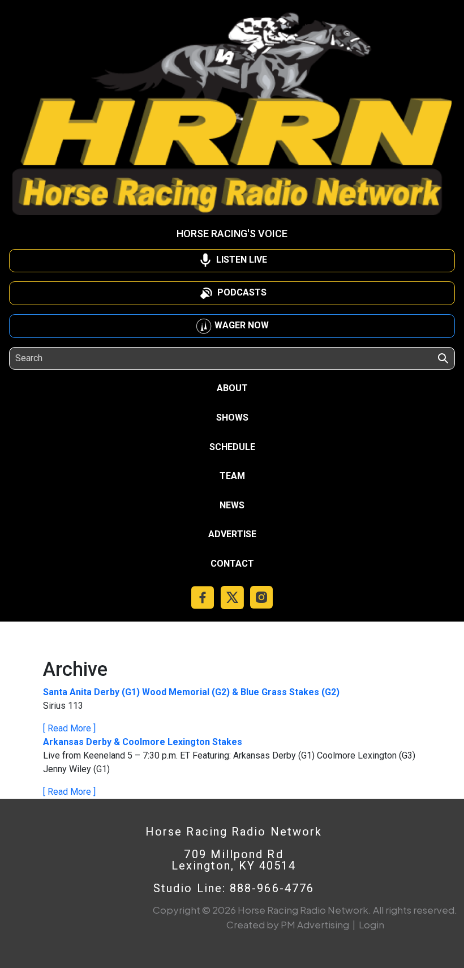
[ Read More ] (69, 728)
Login (371, 924)
